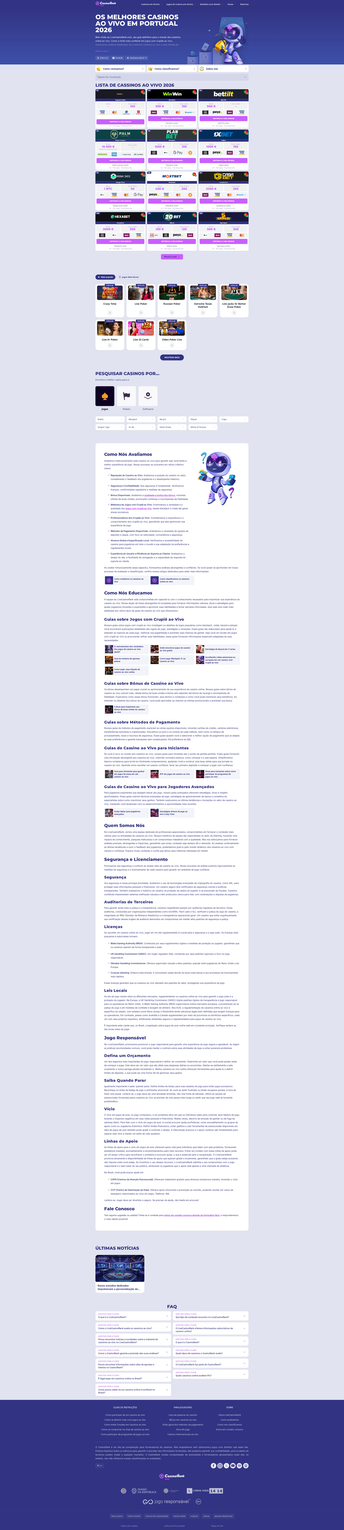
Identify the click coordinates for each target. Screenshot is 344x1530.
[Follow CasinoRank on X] (226, 1465)
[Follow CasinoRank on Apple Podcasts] (246, 1465)
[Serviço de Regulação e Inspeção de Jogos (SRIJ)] (123, 1491)
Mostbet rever (172, 205)
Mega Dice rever (120, 205)
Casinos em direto (150, 4)
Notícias (244, 4)
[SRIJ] (205, 1491)
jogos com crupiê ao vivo (139, 508)
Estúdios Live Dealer (210, 4)
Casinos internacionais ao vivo (183, 1434)
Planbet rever (172, 165)
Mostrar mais (170, 256)
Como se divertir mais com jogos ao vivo (125, 1419)
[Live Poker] (140, 301)
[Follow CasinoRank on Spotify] (239, 1465)
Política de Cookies (129, 1526)
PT (98, 1465)
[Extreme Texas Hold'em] (203, 301)
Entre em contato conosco (229, 1429)
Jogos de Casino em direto (180, 4)
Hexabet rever (120, 246)
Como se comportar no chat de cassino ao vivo (125, 1429)
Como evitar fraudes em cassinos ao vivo (125, 1424)
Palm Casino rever (120, 165)
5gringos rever (223, 246)
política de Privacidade (174, 1526)
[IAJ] (171, 1491)
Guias (230, 4)
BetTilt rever (223, 123)
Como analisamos (230, 1419)
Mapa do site (217, 1526)
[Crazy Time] (109, 301)
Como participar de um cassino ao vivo (125, 1414)
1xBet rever (224, 165)
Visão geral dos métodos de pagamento (182, 1424)
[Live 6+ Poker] (109, 335)
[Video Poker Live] (172, 335)
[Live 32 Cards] (140, 335)
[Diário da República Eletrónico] (144, 1491)
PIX (188, 739)
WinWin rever (172, 123)
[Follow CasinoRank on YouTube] (233, 1465)
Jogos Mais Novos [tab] (130, 277)
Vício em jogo (183, 1429)
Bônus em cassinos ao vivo (183, 1419)
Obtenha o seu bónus (120, 122)
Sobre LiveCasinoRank (230, 1414)
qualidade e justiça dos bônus (159, 495)
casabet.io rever (223, 205)
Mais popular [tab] (107, 277)
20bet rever (172, 246)
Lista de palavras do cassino (183, 1414)
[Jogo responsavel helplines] (166, 1501)
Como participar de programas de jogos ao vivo (125, 1434)
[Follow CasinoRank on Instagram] (220, 1465)
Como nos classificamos (229, 1424)
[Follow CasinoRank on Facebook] (213, 1465)
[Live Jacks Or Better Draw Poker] (234, 301)
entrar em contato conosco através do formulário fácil (191, 1215)
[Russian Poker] (172, 301)
